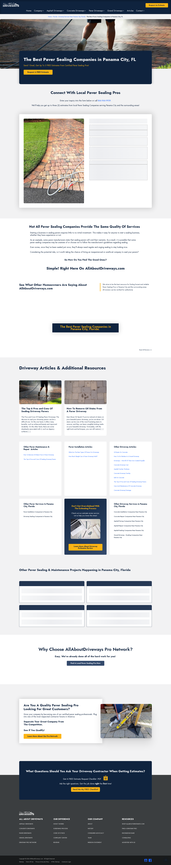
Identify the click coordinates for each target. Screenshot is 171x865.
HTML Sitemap (55, 862)
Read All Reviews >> (145, 350)
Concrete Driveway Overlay (122, 473)
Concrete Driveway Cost (121, 465)
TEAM (90, 838)
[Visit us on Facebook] (149, 860)
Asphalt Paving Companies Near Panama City (128, 521)
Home (50, 17)
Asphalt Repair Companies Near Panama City (128, 526)
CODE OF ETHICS (59, 833)
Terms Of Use (29, 862)
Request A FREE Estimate (38, 72)
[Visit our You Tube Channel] (145, 860)
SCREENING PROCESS (60, 829)
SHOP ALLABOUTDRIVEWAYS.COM (133, 824)
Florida (55, 17)
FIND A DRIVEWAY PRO (129, 829)
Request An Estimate (157, 5)
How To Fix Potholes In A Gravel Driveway (126, 456)
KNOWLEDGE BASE (128, 833)
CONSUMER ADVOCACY (96, 833)
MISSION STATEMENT (95, 842)
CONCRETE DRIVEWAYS (27, 829)
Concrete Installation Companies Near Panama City (130, 512)
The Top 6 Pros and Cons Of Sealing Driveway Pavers (40, 459)
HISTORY (90, 829)
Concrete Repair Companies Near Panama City (129, 516)
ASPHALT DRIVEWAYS (26, 824)
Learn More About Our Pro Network (42, 736)
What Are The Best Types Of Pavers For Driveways (84, 452)
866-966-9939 (104, 100)
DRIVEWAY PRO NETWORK (27, 842)
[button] (39, 11)
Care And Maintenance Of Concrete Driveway (128, 486)
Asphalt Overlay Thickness (121, 469)
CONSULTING (126, 838)
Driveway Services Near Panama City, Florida (71, 17)
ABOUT (90, 824)
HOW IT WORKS (58, 824)
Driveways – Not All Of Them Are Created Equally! (129, 461)
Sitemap (21, 862)
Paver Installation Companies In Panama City (38, 512)
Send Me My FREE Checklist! (85, 789)
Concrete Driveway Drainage (122, 490)
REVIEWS (56, 842)
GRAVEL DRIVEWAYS (25, 838)
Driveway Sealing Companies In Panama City (38, 516)
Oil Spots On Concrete (121, 452)
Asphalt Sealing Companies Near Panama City (129, 530)
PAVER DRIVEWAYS (25, 833)
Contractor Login (66, 862)
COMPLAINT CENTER (60, 838)
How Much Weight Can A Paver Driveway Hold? (83, 456)
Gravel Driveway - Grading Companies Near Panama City (128, 536)
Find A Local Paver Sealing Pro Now (86, 663)
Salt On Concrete (119, 478)
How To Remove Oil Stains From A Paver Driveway (39, 455)
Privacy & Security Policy (42, 862)
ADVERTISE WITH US (128, 842)
